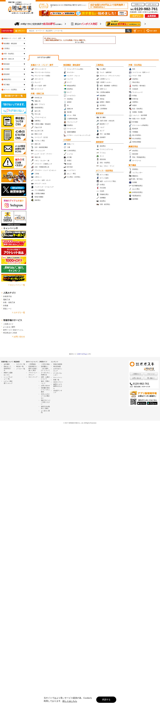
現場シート (7, 309)
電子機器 (132, 165)
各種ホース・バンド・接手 (42, 65)
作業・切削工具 (37, 94)
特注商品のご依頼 (10, 333)
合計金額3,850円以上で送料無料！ (108, 6)
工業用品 (100, 65)
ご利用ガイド (138, 4)
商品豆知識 (57, 366)
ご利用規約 (32, 364)
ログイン (136, 16)
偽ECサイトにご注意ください (45, 402)
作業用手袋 (7, 296)
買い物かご (151, 378)
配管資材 (100, 113)
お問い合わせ (152, 4)
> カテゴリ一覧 (18, 313)
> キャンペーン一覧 (16, 285)
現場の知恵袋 (57, 364)
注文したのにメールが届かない (45, 396)
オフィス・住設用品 (104, 171)
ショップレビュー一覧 (8, 378)
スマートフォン (82, 354)
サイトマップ (33, 377)
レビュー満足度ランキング (8, 382)
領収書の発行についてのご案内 (45, 390)
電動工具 (6, 299)
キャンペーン (57, 377)
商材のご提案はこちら (8, 373)
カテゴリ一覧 (7, 31)
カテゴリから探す (44, 57)
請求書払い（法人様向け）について (45, 368)
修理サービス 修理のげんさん (57, 386)
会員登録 (152, 16)
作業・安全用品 (135, 65)
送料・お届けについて (45, 378)
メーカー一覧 (20, 369)
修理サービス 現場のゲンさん (13, 330)
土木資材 (67, 140)
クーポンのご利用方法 (45, 373)
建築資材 (100, 142)
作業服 (5, 305)
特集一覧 (56, 380)
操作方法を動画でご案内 (45, 407)
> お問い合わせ (18, 337)
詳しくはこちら (69, 701)
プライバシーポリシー (33, 373)
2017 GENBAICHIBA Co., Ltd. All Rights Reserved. (81, 423)
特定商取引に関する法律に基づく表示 (33, 368)
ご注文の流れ (45, 364)
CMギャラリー (58, 382)
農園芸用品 (133, 146)
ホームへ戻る (79, 42)
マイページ (151, 374)
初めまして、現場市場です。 (8, 368)
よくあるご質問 (9, 327)
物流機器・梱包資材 (71, 65)
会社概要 (7, 364)
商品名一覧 (20, 366)
